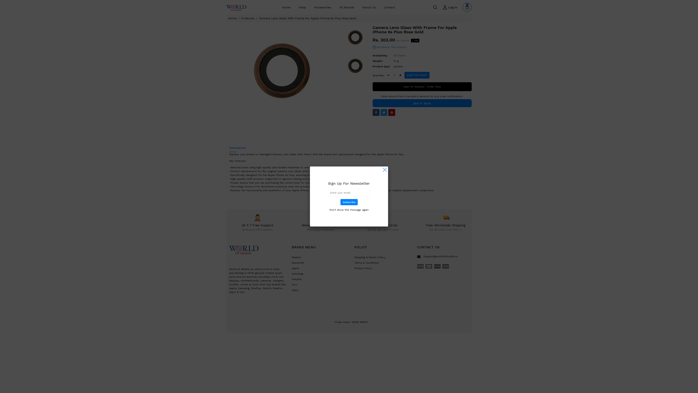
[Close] (385, 169)
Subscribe (349, 202)
